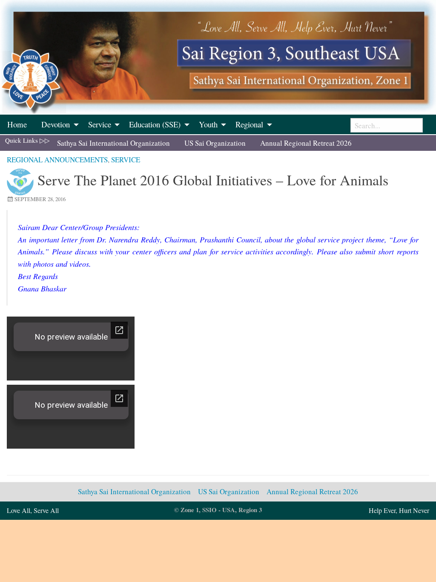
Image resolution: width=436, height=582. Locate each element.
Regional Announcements (57, 159)
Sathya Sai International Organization (113, 143)
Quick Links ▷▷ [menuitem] (27, 140)
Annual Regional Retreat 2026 (306, 143)
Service (125, 159)
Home (17, 124)
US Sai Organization (215, 143)
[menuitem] (17, 124)
